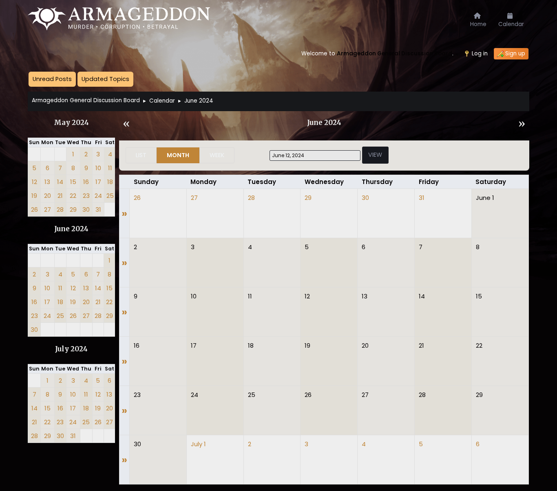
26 (137, 197)
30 (365, 197)
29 (308, 197)
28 (251, 197)
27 (194, 197)
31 (421, 197)
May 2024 (71, 122)
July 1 (198, 444)
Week (217, 155)
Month (178, 155)
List (141, 155)
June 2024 (71, 229)
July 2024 (71, 349)
